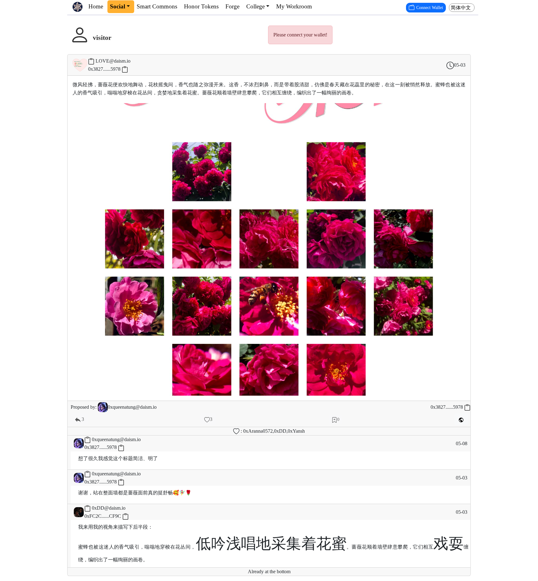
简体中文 (461, 7)
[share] (461, 419)
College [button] (255, 6)
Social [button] (117, 6)
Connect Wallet (429, 7)
